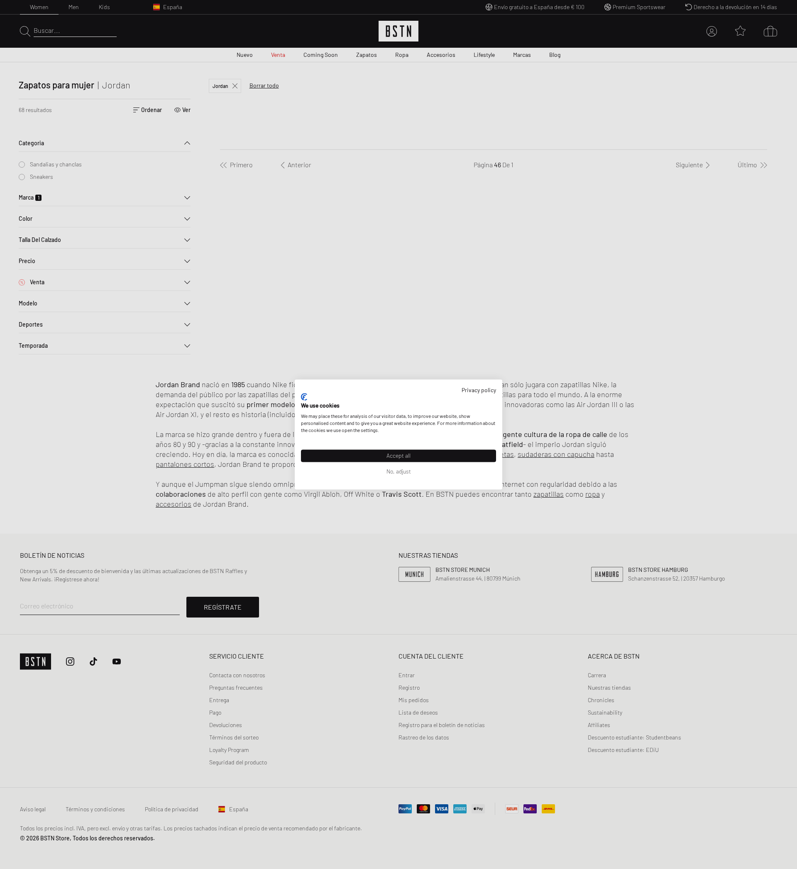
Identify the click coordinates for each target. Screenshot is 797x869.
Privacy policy (479, 389)
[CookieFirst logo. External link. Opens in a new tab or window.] (304, 396)
